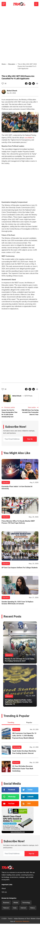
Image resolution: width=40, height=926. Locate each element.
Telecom (6, 908)
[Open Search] (36, 4)
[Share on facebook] (26, 83)
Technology (16, 747)
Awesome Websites (22, 921)
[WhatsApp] (10, 796)
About (4, 888)
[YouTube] (10, 803)
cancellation (28, 137)
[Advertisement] (20, 28)
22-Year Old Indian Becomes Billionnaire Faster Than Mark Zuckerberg (22, 768)
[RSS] (29, 803)
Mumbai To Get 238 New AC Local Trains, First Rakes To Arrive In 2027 (20, 660)
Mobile (16, 902)
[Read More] (20, 469)
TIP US (4, 892)
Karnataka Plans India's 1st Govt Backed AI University (17, 488)
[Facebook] (10, 789)
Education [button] (11, 64)
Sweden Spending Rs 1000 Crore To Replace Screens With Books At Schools (17, 603)
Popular (29, 722)
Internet (23, 908)
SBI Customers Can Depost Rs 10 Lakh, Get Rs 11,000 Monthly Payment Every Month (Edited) (24, 735)
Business (16, 729)
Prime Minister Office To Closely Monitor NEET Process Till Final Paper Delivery (18, 522)
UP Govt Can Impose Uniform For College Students (20, 568)
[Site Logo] (19, 4)
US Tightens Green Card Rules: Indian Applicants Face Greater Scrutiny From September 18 (18, 702)
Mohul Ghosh (12, 91)
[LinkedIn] (29, 796)
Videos (32, 908)
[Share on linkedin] (33, 83)
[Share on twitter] (30, 83)
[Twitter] (29, 789)
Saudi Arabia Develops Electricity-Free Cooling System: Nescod (24, 752)
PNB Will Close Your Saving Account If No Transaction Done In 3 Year (30, 412)
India (14, 908)
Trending (11, 722)
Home (4, 64)
